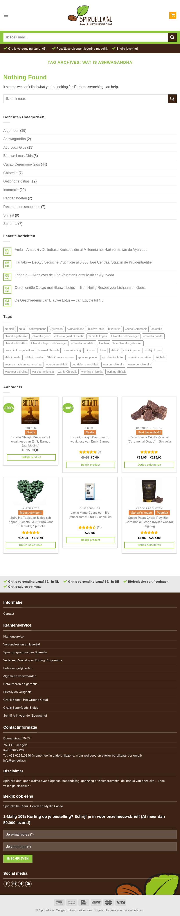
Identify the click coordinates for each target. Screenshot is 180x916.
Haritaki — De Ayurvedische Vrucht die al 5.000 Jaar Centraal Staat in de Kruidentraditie (83, 262)
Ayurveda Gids (14, 147)
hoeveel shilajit (72, 350)
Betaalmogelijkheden (17, 668)
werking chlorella (92, 371)
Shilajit (8, 215)
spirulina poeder (88, 357)
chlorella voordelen (83, 343)
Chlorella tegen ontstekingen (49, 343)
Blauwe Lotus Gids (18, 156)
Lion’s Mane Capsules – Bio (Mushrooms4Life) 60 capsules (90, 515)
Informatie (11, 190)
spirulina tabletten (113, 357)
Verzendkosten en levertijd (21, 644)
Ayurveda (56, 329)
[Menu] (6, 15)
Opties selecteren (149, 464)
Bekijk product (31, 457)
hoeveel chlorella (48, 350)
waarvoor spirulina (16, 371)
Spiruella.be (11, 806)
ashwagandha (37, 329)
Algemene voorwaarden (19, 676)
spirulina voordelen (140, 357)
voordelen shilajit (57, 364)
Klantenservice (13, 636)
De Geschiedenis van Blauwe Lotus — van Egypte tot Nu (59, 300)
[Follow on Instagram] (14, 884)
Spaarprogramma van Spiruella (25, 652)
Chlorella (10, 173)
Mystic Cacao (53, 806)
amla (22, 329)
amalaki (9, 329)
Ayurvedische (75, 329)
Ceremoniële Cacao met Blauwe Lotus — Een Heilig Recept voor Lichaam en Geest (80, 287)
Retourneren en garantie (20, 684)
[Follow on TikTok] (21, 884)
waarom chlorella (113, 364)
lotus (103, 350)
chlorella (156, 329)
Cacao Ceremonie (136, 329)
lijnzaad (91, 350)
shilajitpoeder (13, 357)
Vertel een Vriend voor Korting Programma (32, 660)
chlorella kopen (97, 336)
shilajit (115, 350)
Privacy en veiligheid (17, 692)
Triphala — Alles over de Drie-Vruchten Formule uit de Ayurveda (64, 275)
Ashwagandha (14, 139)
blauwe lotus (96, 329)
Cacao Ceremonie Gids (21, 164)
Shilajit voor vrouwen (60, 357)
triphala (161, 357)
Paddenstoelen (15, 198)
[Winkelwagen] (172, 15)
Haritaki (104, 343)
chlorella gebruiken (16, 336)
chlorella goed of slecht (69, 336)
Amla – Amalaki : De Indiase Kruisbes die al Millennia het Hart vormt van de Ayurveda (81, 249)
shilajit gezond (132, 350)
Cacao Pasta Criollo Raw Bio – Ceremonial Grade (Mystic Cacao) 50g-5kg (149, 522)
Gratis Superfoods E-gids (20, 707)
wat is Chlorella (67, 371)
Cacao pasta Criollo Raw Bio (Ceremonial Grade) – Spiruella (149, 439)
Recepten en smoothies (21, 207)
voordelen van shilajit (85, 364)
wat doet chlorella (43, 371)
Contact (8, 613)
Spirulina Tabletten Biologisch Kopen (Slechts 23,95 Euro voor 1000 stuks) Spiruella (31, 522)
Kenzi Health (30, 806)
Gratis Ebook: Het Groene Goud (25, 699)
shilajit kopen (153, 350)
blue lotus (114, 329)
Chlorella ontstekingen (125, 336)
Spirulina (10, 224)
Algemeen (11, 130)
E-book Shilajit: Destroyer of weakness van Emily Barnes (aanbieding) (30, 441)
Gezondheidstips (16, 181)
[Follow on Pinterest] (28, 884)
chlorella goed (41, 336)
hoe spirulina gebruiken (19, 350)
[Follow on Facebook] (7, 884)
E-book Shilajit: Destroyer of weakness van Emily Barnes (89, 439)
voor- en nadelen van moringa (23, 364)
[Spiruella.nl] (90, 15)
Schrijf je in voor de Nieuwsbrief (25, 715)
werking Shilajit (116, 371)
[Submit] (172, 37)
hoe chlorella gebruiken (127, 343)
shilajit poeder (34, 357)
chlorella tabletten (16, 343)
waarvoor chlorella (139, 364)
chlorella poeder (153, 336)
